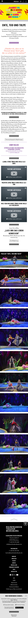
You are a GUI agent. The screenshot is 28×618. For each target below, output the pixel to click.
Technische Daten (14, 587)
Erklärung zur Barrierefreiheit (14, 589)
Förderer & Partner (14, 567)
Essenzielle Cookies (9, 604)
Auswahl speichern (9, 607)
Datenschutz (14, 614)
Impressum (14, 616)
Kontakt (14, 556)
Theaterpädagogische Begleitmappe (14, 139)
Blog (14, 569)
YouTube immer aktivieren (15, 177)
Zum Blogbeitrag (14, 240)
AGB (14, 580)
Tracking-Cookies (21, 604)
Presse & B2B (14, 565)
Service (14, 563)
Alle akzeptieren (19, 607)
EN (20, 1)
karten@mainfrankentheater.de (14, 553)
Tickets (14, 560)
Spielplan (16, 1)
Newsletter (14, 571)
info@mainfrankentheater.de (14, 544)
